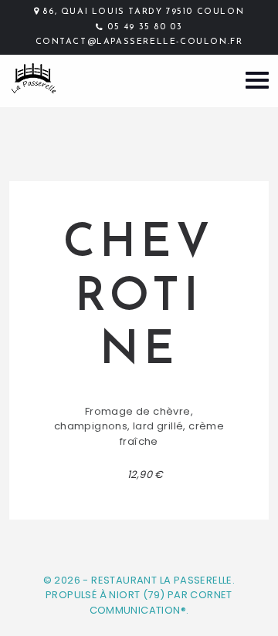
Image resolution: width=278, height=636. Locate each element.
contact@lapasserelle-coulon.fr (139, 42)
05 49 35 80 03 (144, 27)
